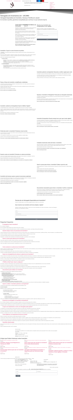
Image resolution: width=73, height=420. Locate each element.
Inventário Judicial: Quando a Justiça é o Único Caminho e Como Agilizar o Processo (60, 351)
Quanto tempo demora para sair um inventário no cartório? (12, 350)
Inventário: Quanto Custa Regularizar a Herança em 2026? (10, 343)
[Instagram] (41, 1)
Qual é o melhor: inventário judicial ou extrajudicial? (16, 283)
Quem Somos (52, 2)
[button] (36, 224)
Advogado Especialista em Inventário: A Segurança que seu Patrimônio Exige (34, 350)
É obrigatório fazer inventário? (10, 224)
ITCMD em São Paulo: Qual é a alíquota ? (13, 262)
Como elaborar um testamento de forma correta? (15, 314)
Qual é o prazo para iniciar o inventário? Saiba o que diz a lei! (52, 164)
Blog (50, 5)
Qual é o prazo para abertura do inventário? (14, 238)
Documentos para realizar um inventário (13, 269)
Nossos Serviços (52, 4)
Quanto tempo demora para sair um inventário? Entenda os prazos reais (60, 343)
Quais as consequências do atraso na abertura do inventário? (18, 254)
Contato (51, 3)
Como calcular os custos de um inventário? (13, 247)
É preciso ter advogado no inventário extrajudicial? (15, 300)
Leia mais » (2, 345)
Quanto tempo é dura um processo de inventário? (15, 230)
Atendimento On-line (27, 5)
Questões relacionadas (8, 322)
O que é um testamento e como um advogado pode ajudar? (18, 306)
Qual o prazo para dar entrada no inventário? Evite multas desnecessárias (35, 343)
